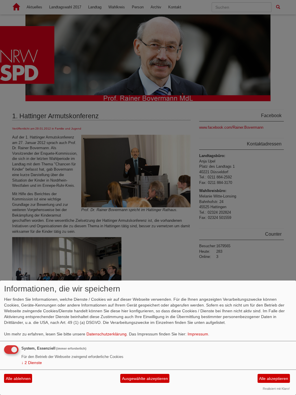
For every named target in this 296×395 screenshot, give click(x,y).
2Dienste (31, 362)
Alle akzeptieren (273, 378)
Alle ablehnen (18, 378)
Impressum (198, 334)
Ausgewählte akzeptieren (145, 378)
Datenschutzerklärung (106, 334)
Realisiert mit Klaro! (276, 388)
